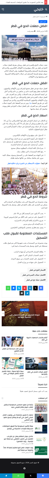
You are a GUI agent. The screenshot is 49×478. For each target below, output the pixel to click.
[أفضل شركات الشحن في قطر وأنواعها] (36, 363)
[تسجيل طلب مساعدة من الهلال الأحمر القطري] (13, 342)
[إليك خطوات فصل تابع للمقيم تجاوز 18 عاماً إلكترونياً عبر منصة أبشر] (41, 450)
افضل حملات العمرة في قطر (33, 275)
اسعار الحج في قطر (37, 270)
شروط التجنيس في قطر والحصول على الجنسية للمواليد (24, 316)
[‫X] (35, 288)
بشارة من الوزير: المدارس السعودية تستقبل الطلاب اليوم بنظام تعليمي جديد (18, 406)
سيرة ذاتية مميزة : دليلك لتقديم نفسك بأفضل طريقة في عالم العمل (13, 373)
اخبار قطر (36, 16)
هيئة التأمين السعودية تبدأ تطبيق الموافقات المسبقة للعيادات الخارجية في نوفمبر (17, 427)
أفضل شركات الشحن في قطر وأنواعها (37, 373)
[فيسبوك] (41, 288)
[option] (24, 313)
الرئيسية (43, 16)
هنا (31, 103)
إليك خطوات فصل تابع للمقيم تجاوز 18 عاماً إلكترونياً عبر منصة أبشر (18, 449)
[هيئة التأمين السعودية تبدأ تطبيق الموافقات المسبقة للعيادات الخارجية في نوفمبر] (41, 429)
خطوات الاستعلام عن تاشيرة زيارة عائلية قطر (24, 163)
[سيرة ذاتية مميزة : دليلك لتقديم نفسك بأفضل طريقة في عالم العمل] (13, 363)
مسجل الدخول (32, 391)
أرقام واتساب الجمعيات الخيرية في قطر (37, 338)
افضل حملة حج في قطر (35, 280)
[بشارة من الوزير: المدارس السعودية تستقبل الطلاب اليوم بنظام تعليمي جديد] (41, 408)
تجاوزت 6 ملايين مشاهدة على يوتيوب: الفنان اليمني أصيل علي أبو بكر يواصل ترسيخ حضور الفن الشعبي (18, 417)
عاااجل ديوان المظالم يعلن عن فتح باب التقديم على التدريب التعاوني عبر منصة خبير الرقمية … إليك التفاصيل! (18, 439)
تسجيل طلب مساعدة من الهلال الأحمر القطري (13, 349)
